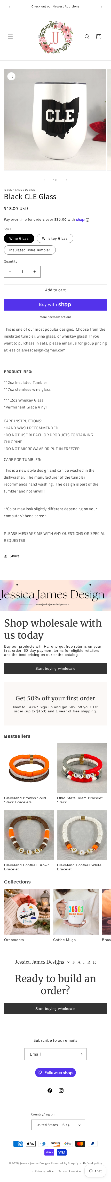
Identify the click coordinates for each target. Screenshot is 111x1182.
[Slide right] (67, 180)
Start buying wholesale (55, 668)
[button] (10, 36)
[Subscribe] (80, 1054)
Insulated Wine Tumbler (29, 250)
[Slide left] (44, 180)
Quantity (10, 261)
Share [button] (15, 556)
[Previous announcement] (9, 6)
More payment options (56, 317)
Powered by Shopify (64, 1163)
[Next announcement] (101, 6)
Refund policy (92, 1163)
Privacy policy (44, 1171)
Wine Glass (19, 238)
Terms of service (70, 1171)
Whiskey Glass (55, 238)
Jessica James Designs (35, 1163)
